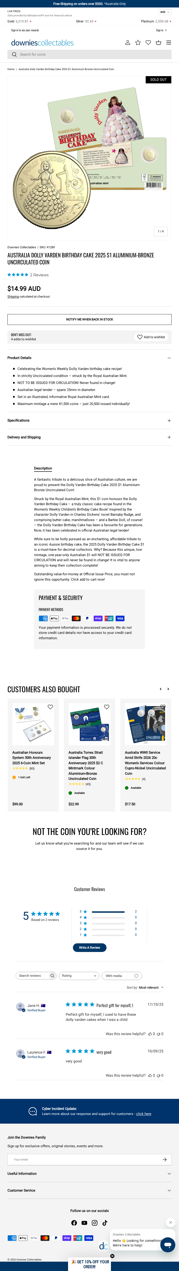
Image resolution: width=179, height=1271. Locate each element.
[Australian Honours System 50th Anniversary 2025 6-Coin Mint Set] (33, 724)
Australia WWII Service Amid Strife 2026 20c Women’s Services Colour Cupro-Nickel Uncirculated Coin (145, 763)
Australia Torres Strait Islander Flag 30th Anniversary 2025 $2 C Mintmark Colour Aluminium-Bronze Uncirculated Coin (86, 765)
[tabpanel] (89, 529)
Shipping (13, 296)
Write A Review (89, 947)
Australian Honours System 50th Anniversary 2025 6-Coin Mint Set (31, 757)
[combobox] (89, 54)
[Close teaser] (112, 1256)
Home (10, 69)
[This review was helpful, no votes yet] (150, 1034)
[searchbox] (32, 975)
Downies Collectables (21, 247)
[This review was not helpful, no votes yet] (158, 1034)
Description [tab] (43, 468)
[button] (158, 42)
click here (143, 1114)
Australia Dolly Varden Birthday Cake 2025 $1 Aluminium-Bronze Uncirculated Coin (66, 69)
